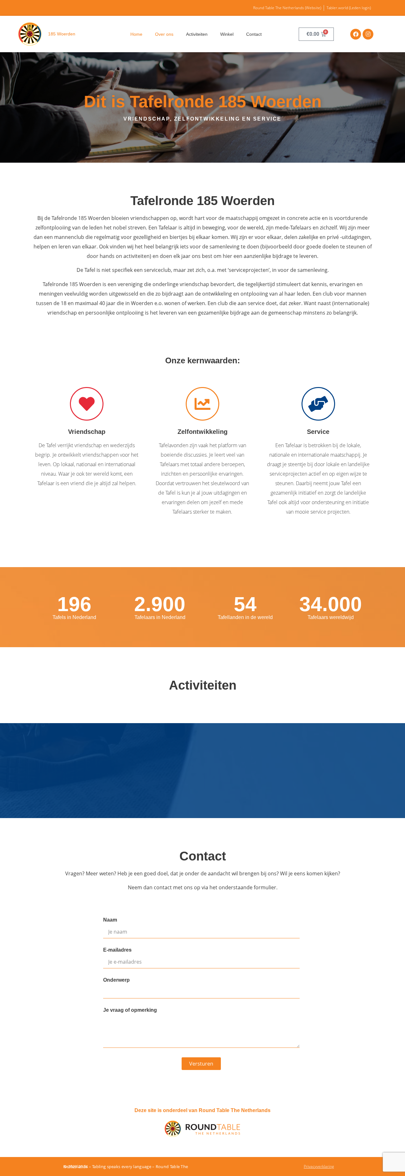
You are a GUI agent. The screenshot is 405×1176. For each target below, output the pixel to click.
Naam (110, 920)
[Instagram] (368, 34)
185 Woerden (61, 33)
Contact (254, 34)
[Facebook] (355, 34)
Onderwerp (116, 980)
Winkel (227, 34)
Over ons (164, 34)
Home (136, 34)
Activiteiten (197, 34)
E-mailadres (117, 950)
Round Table (168, 1166)
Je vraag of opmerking (130, 1010)
